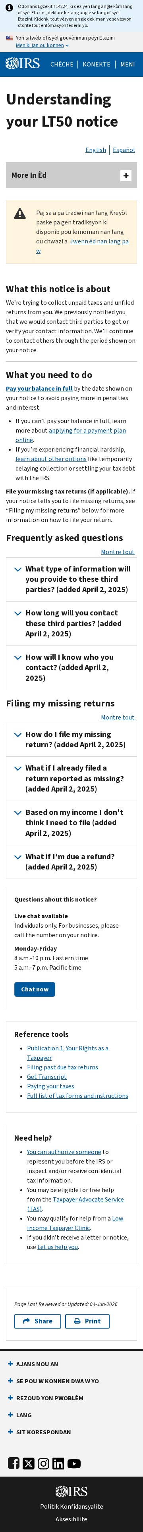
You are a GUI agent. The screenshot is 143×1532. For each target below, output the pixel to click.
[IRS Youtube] (74, 1462)
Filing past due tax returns (62, 1067)
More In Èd (29, 175)
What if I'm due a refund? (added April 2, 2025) (70, 861)
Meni (127, 64)
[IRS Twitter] (29, 1462)
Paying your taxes (50, 1086)
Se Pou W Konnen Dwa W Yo (57, 1381)
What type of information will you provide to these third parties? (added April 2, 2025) (77, 579)
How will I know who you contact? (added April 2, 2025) (69, 667)
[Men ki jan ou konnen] (71, 42)
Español (124, 150)
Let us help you (57, 1247)
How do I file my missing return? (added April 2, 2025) (75, 739)
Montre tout (118, 552)
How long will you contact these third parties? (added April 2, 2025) (73, 623)
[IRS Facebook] (13, 1462)
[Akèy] (23, 62)
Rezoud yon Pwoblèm (49, 1398)
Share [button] (43, 1321)
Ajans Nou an (37, 1364)
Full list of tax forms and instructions (77, 1096)
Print (93, 1321)
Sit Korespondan (43, 1432)
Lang (24, 1415)
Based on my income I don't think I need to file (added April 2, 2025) (74, 823)
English (95, 150)
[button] (96, 64)
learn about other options (51, 459)
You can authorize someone (64, 1152)
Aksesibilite (71, 1519)
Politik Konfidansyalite (71, 1507)
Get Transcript (47, 1077)
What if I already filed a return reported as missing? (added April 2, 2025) (74, 778)
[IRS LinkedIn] (58, 1462)
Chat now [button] (34, 989)
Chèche (61, 64)
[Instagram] (43, 1462)
